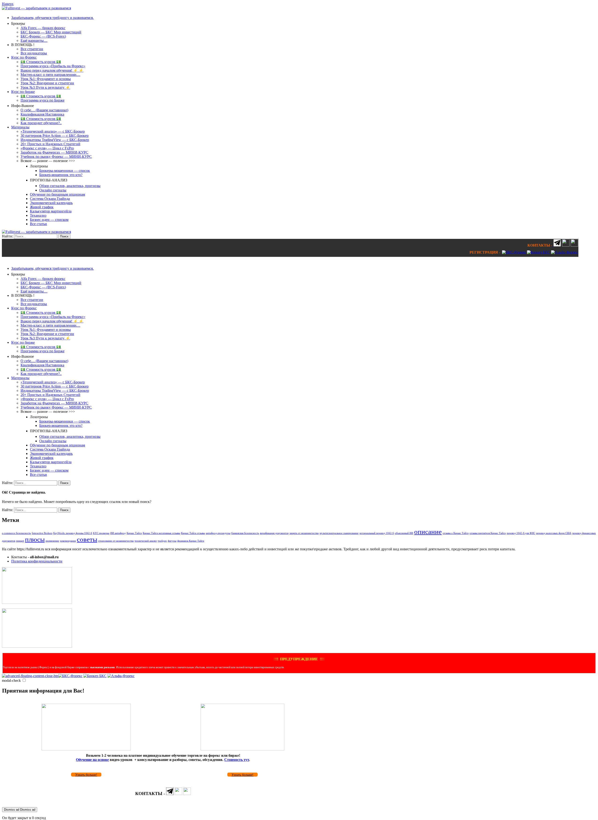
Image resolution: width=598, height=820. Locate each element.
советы (87, 539)
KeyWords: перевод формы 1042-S (72, 533)
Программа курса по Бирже (42, 100)
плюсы (35, 539)
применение (52, 541)
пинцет (20, 541)
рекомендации (68, 541)
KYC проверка (101, 533)
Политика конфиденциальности (36, 561)
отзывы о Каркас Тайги (456, 533)
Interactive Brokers (42, 533)
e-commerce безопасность (16, 533)
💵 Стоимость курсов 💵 (41, 62)
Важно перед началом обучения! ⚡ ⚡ (52, 70)
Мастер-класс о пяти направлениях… (50, 75)
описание (428, 531)
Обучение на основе (92, 760)
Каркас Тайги (134, 533)
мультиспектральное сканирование (339, 533)
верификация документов (274, 533)
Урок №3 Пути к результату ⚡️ (45, 87)
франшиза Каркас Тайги (190, 541)
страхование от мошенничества (116, 541)
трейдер (162, 541)
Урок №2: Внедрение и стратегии (47, 83)
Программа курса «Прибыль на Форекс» (53, 66)
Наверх (8, 4)
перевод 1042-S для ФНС (521, 533)
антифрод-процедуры (218, 533)
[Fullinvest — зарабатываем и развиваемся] (36, 8)
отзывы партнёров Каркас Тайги (488, 533)
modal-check (11, 680)
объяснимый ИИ (404, 533)
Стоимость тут (236, 760)
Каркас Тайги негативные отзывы (161, 533)
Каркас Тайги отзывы (193, 533)
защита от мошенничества (304, 533)
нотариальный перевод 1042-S (377, 533)
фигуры (172, 541)
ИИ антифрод (118, 533)
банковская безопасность (245, 533)
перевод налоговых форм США (553, 533)
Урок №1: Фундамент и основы (46, 79)
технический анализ (146, 541)
